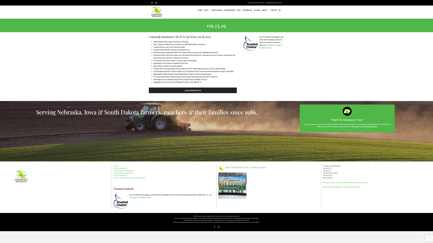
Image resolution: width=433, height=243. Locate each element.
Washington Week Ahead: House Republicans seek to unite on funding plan (182, 74)
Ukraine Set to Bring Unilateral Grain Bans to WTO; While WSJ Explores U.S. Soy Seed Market (189, 69)
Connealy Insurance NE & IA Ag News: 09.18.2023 (180, 37)
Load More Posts (193, 90)
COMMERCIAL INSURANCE (123, 173)
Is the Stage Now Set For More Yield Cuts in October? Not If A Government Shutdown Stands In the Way (193, 71)
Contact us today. (258, 167)
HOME (116, 166)
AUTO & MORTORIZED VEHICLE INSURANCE (130, 178)
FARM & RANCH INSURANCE (124, 171)
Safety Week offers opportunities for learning (170, 41)
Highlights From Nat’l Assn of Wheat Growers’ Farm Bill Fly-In (177, 82)
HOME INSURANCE (121, 175)
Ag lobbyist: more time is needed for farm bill (170, 63)
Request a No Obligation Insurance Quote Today (341, 187)
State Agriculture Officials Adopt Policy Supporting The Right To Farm (180, 79)
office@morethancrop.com (332, 182)
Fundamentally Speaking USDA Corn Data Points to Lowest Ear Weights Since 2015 (185, 52)
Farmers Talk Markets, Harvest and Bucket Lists (171, 50)
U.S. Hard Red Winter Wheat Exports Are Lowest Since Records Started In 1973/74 (185, 77)
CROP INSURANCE (120, 168)
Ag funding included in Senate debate (167, 66)
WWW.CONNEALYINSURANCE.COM (355, 182)
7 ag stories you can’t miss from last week (169, 47)
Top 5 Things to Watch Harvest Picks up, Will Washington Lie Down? (179, 44)
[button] (279, 10)
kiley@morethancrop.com (274, 2)
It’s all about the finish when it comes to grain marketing (174, 60)
